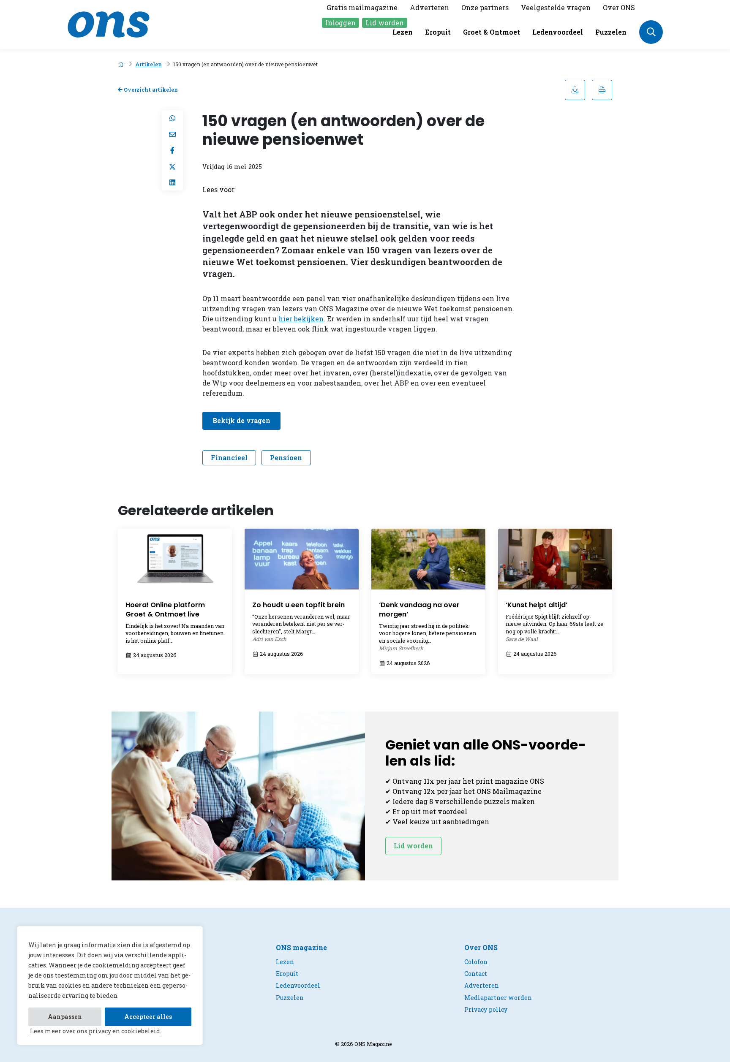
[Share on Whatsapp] (172, 118)
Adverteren (429, 7)
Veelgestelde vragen (556, 7)
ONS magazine (301, 947)
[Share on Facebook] (172, 150)
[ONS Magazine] (108, 23)
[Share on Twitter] (172, 166)
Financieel (229, 457)
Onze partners (485, 7)
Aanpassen (65, 1017)
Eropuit (438, 31)
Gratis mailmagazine (362, 7)
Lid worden (384, 22)
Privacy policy (485, 1009)
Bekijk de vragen (241, 420)
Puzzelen (610, 31)
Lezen (402, 31)
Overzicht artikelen (150, 89)
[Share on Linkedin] (172, 182)
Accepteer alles (148, 1017)
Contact (475, 974)
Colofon (476, 962)
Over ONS (619, 7)
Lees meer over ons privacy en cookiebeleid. (95, 1031)
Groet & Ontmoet (491, 31)
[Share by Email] (172, 134)
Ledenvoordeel (557, 31)
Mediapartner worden (498, 998)
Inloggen (340, 22)
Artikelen (148, 64)
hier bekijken (301, 318)
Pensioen (286, 457)
